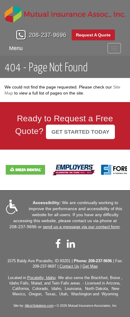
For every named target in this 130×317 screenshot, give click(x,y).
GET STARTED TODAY (80, 132)
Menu (16, 48)
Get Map (90, 266)
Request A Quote (93, 35)
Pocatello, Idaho (41, 278)
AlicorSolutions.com (39, 305)
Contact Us (69, 266)
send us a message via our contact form (81, 226)
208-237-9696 (47, 35)
